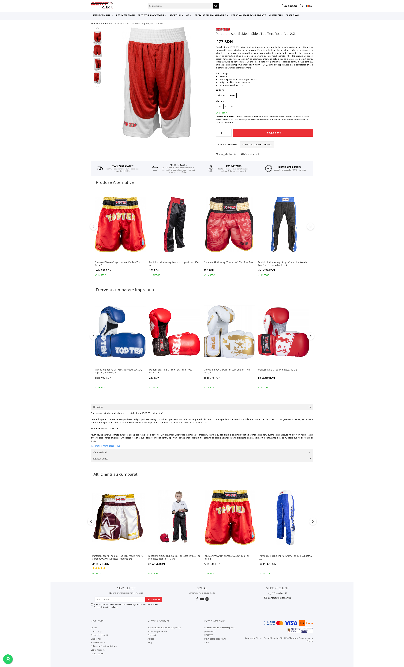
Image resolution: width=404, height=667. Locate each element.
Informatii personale (157, 631)
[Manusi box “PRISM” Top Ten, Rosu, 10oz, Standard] (174, 332)
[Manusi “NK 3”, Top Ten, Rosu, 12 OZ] (283, 332)
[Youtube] (202, 599)
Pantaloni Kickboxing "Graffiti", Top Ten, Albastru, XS (285, 557)
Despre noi (292, 15)
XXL (219, 106)
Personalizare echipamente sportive (164, 627)
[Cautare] (216, 6)
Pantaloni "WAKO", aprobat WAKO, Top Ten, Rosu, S (118, 264)
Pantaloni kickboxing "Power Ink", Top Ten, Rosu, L (229, 264)
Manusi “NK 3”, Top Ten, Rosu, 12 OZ (277, 369)
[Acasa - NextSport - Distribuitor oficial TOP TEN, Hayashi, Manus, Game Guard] (106, 6)
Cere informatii (251, 154)
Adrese (151, 638)
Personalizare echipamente (248, 15)
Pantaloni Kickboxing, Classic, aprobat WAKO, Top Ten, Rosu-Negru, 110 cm (174, 557)
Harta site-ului (97, 653)
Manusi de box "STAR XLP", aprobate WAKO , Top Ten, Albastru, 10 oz (118, 371)
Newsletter (276, 15)
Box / (111, 23)
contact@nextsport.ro (279, 597)
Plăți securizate (98, 642)
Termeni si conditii (99, 635)
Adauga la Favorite (227, 154)
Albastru (221, 95)
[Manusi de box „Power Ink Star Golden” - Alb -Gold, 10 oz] (229, 332)
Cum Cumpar (97, 631)
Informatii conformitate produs (105, 445)
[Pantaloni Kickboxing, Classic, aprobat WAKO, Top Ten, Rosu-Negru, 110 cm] (174, 517)
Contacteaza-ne (98, 649)
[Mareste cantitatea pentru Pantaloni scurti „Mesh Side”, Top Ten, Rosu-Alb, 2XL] (229, 131)
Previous (97, 29)
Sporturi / (103, 23)
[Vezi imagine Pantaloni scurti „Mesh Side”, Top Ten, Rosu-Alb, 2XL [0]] (97, 37)
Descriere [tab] (98, 407)
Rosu (232, 95)
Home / (94, 23)
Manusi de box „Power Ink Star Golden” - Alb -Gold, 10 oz (228, 371)
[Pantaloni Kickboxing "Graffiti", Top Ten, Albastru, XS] (285, 517)
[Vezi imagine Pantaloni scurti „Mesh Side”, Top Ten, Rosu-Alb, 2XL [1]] (97, 50)
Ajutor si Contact (158, 621)
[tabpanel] (157, 82)
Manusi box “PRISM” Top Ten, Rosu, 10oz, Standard (171, 371)
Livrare (94, 627)
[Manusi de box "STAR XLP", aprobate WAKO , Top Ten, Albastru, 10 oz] (120, 332)
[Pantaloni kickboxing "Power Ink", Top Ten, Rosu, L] (229, 224)
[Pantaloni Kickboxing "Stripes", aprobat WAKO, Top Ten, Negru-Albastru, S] (283, 224)
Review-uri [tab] (100, 458)
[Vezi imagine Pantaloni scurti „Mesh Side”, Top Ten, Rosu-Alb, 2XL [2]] (97, 64)
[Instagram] (207, 599)
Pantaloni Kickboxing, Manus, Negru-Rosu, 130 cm (174, 264)
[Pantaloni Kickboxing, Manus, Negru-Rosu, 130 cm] (174, 224)
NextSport (97, 621)
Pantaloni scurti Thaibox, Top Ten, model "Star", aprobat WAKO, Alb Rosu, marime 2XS (117, 557)
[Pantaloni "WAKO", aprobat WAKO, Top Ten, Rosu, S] (120, 224)
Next (97, 85)
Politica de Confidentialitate (106, 607)
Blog (150, 642)
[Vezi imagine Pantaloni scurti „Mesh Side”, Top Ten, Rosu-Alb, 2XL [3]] (97, 77)
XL (232, 106)
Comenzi (152, 635)
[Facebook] (197, 599)
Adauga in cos (273, 132)
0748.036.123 (279, 593)
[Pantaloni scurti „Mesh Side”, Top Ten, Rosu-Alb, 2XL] (157, 82)
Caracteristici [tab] (100, 452)
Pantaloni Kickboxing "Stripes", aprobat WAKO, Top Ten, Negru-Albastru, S (282, 264)
